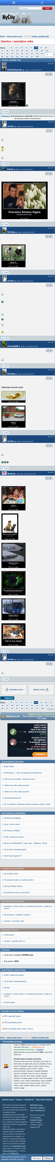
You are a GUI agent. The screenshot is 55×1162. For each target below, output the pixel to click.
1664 (37, 56)
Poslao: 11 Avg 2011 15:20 (25, 232)
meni (14, 2)
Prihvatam (37, 1158)
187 (32, 51)
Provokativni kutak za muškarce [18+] (19, 880)
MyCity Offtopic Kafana (13, 886)
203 (12, 56)
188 (37, 51)
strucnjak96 (12, 346)
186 (27, 51)
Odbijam (48, 1158)
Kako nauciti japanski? (13, 856)
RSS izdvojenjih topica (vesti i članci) (18, 1029)
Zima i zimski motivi (12, 824)
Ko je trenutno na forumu (12, 1042)
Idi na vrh (51, 709)
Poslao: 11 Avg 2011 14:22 (24, 169)
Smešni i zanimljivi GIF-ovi (14, 941)
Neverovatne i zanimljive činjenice (17, 915)
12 (50, 173)
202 (7, 56)
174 (16, 48)
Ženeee (7, 988)
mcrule (10, 126)
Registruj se (5, 116)
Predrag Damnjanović (10, 1151)
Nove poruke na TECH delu (12, 761)
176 (26, 48)
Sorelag (11, 232)
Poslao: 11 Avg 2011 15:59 (29, 346)
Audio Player (9, 766)
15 (50, 74)
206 (27, 56)
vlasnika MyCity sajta (18, 1146)
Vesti (40, 1105)
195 (22, 54)
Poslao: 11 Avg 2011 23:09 (27, 474)
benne (10, 169)
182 (7, 51)
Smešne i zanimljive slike (40, 36)
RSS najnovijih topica (12, 1016)
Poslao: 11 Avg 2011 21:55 (25, 441)
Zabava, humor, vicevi (14, 36)
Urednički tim (29, 1099)
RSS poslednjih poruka (13, 1022)
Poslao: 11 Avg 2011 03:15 (33, 70)
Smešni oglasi (9, 1002)
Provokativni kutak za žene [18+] (17, 893)
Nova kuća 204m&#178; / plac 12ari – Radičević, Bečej (25, 843)
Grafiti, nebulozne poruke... (14, 837)
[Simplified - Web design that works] (39, 1127)
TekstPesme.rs (40, 1110)
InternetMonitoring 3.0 (12, 798)
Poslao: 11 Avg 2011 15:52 (25, 281)
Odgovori (9, 698)
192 (7, 54)
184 (17, 51)
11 (50, 236)
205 (22, 56)
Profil (6, 112)
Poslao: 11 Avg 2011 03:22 (25, 126)
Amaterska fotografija (12, 818)
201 (2, 56)
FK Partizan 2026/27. (12, 831)
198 (37, 54)
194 (17, 54)
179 (41, 48)
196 (27, 54)
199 (42, 54)
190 (47, 51)
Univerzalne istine (11, 874)
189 (42, 51)
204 (17, 56)
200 (2, 708)
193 (12, 54)
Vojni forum (34, 1107)
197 (32, 54)
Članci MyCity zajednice (44, 1099)
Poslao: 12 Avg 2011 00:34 (25, 659)
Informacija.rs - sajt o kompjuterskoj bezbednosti (23, 773)
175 (21, 48)
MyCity (2, 36)
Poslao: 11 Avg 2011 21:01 (25, 374)
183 (12, 51)
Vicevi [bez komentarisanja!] (15, 850)
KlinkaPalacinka (14, 70)
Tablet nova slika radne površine (16, 785)
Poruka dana (9, 935)
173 (11, 48)
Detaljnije (40, 1049)
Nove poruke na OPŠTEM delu (13, 813)
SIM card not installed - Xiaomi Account (19, 779)
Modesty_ (11, 473)
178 (36, 48)
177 (31, 48)
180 (46, 48)
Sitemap (19, 1099)
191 (2, 54)
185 (22, 51)
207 (32, 56)
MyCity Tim (15, 1153)
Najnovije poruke (8, 1099)
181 (2, 51)
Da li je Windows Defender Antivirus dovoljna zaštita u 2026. (27, 804)
